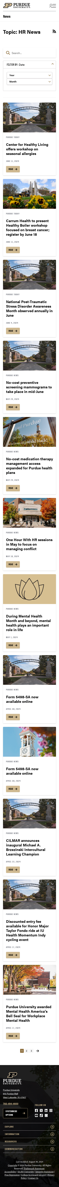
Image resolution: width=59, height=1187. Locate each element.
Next (37, 1051)
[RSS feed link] (54, 32)
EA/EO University (26, 1171)
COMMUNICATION (14, 1149)
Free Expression (12, 1175)
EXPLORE (9, 1126)
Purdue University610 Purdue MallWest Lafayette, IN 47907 (14, 1093)
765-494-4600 (10, 1103)
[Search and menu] (52, 5)
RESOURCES (11, 1141)
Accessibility (10, 1171)
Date (16, 64)
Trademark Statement (34, 1168)
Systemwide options (11, 1113)
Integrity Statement (44, 1171)
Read (11, 169)
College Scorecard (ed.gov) (33, 1175)
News (6, 15)
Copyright (12, 1165)
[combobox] (29, 53)
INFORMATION (12, 1134)
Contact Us (33, 1178)
